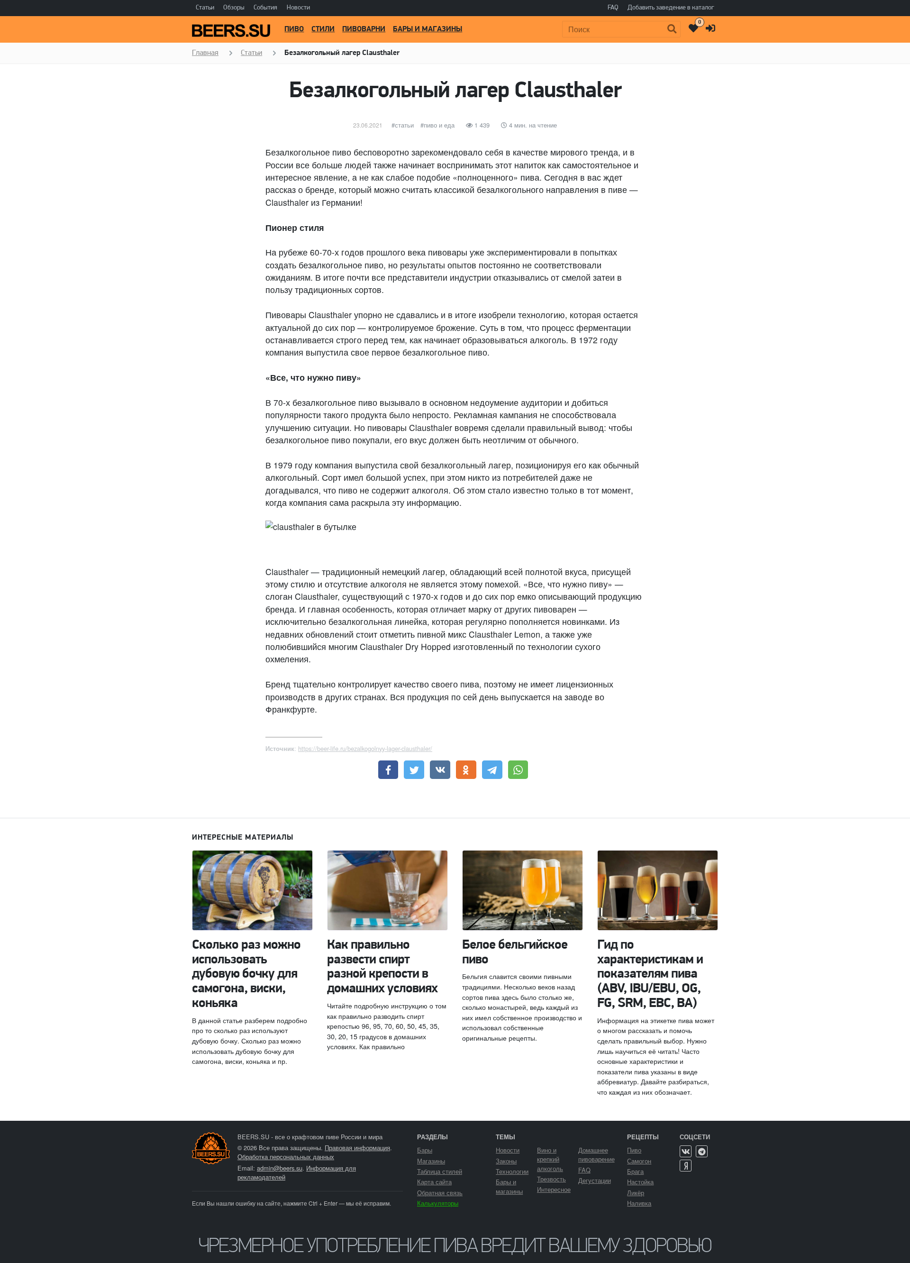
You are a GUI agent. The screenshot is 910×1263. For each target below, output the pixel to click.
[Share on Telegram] (492, 769)
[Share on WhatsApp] (518, 769)
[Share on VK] (440, 769)
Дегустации (594, 1180)
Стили (323, 29)
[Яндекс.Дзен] (686, 1165)
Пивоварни (363, 29)
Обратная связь (440, 1192)
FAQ (613, 7)
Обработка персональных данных (285, 1156)
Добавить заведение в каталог (671, 7)
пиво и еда (439, 124)
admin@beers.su (279, 1167)
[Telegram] (702, 1151)
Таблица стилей (439, 1171)
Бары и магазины (427, 29)
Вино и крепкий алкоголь (550, 1158)
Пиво (294, 29)
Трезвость (551, 1178)
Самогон (639, 1160)
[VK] (686, 1151)
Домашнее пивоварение (596, 1154)
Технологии (512, 1171)
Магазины (431, 1160)
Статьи (205, 7)
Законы (506, 1160)
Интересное (554, 1189)
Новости (298, 7)
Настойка (640, 1181)
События (265, 7)
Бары (424, 1149)
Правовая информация (357, 1147)
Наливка (639, 1203)
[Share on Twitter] (414, 769)
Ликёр (635, 1192)
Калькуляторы (437, 1203)
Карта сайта (434, 1181)
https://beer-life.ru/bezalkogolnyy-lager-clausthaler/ (365, 748)
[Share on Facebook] (388, 769)
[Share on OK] (466, 769)
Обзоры (234, 7)
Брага (635, 1171)
